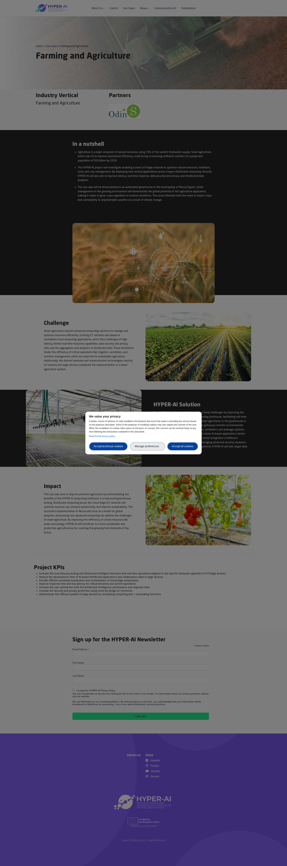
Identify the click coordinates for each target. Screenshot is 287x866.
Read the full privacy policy (102, 436)
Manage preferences (147, 446)
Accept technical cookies (108, 446)
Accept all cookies (182, 446)
